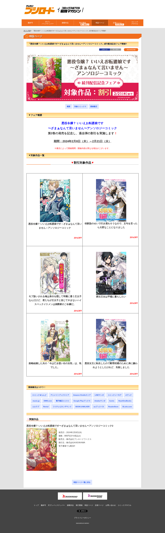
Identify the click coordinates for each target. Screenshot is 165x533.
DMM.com (48, 401)
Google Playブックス (82, 401)
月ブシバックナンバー (48, 23)
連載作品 (65, 23)
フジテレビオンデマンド (62, 407)
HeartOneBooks (124, 401)
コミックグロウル (134, 23)
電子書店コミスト (62, 401)
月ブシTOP (27, 31)
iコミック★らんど (39, 395)
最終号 (30, 23)
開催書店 (93, 106)
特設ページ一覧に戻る (82, 482)
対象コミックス (80, 106)
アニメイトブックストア (59, 395)
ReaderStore (113, 407)
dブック (129, 395)
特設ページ (100, 23)
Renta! (46, 407)
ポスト (82, 511)
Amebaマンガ (99, 401)
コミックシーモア (114, 395)
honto (111, 401)
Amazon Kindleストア (82, 395)
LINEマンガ (99, 395)
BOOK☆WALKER (82, 407)
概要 (68, 106)
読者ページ (99, 505)
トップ (36, 505)
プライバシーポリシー (82, 518)
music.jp (36, 401)
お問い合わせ (111, 505)
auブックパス (99, 407)
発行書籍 (82, 23)
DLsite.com (127, 407)
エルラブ (35, 407)
